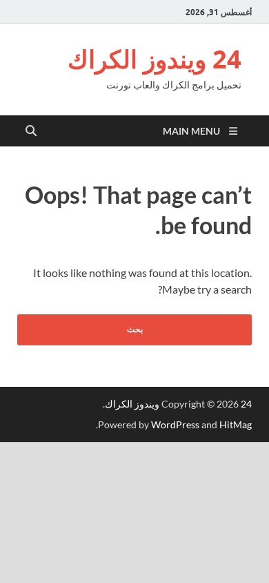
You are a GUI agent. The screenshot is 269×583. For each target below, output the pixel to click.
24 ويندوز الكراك (154, 59)
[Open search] (31, 131)
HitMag (235, 424)
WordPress (175, 424)
